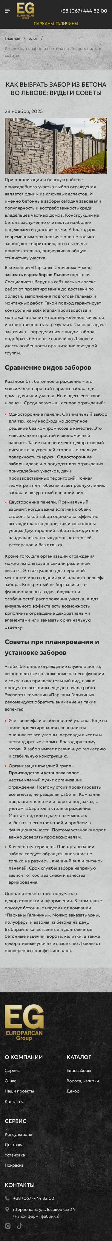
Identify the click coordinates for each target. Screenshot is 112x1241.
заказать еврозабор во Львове (37, 274)
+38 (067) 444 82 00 (83, 11)
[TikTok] (20, 1226)
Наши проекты (19, 1091)
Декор (73, 1091)
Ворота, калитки (83, 1081)
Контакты (14, 1101)
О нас (10, 1081)
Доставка (14, 1144)
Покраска (14, 1165)
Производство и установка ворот (44, 772)
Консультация (18, 1134)
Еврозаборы (79, 1070)
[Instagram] (8, 1226)
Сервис (12, 1070)
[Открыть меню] (7, 11)
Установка (15, 1155)
